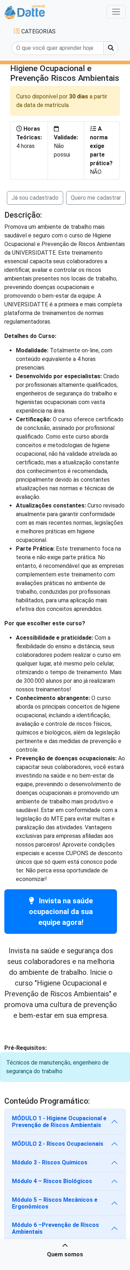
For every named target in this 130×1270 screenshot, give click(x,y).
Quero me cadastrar (96, 197)
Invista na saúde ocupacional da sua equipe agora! (61, 911)
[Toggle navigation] (116, 11)
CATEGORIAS (38, 31)
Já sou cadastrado (35, 197)
